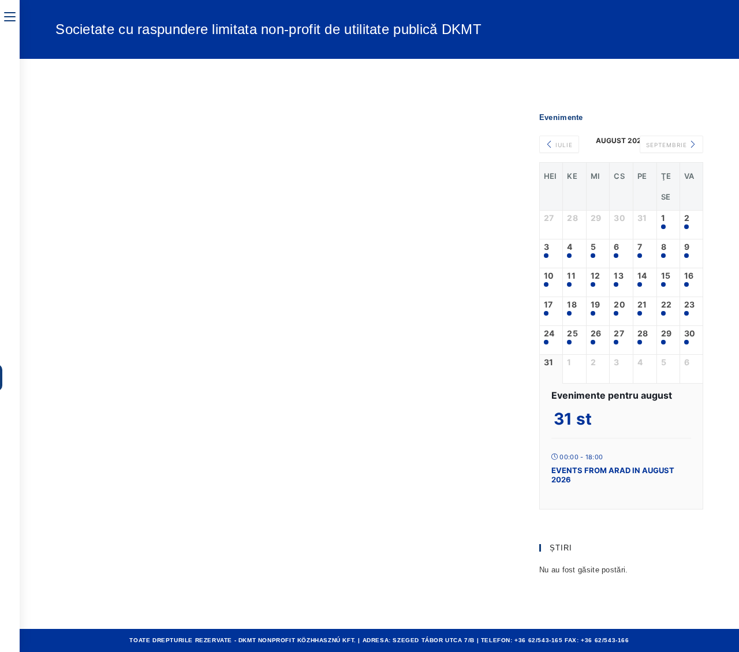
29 (666, 333)
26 (596, 333)
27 (619, 333)
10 (549, 275)
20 (619, 304)
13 (619, 275)
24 (549, 333)
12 (595, 275)
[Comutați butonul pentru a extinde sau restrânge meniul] (10, 15)
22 (666, 304)
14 (642, 275)
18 (572, 304)
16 (689, 275)
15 (666, 275)
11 (571, 275)
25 (572, 333)
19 (595, 304)
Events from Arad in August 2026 (612, 475)
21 (642, 304)
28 (642, 333)
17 (548, 304)
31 (549, 362)
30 (690, 333)
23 (689, 304)
